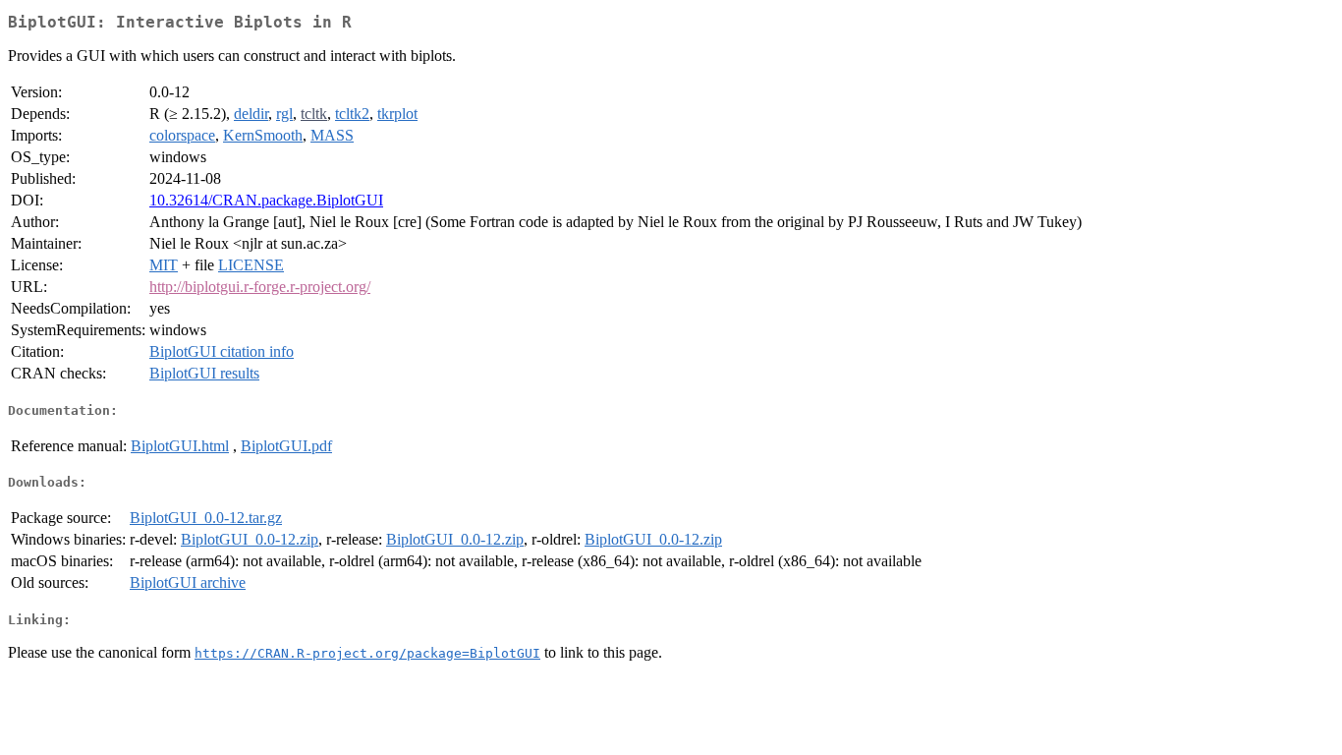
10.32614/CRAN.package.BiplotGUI (266, 200)
